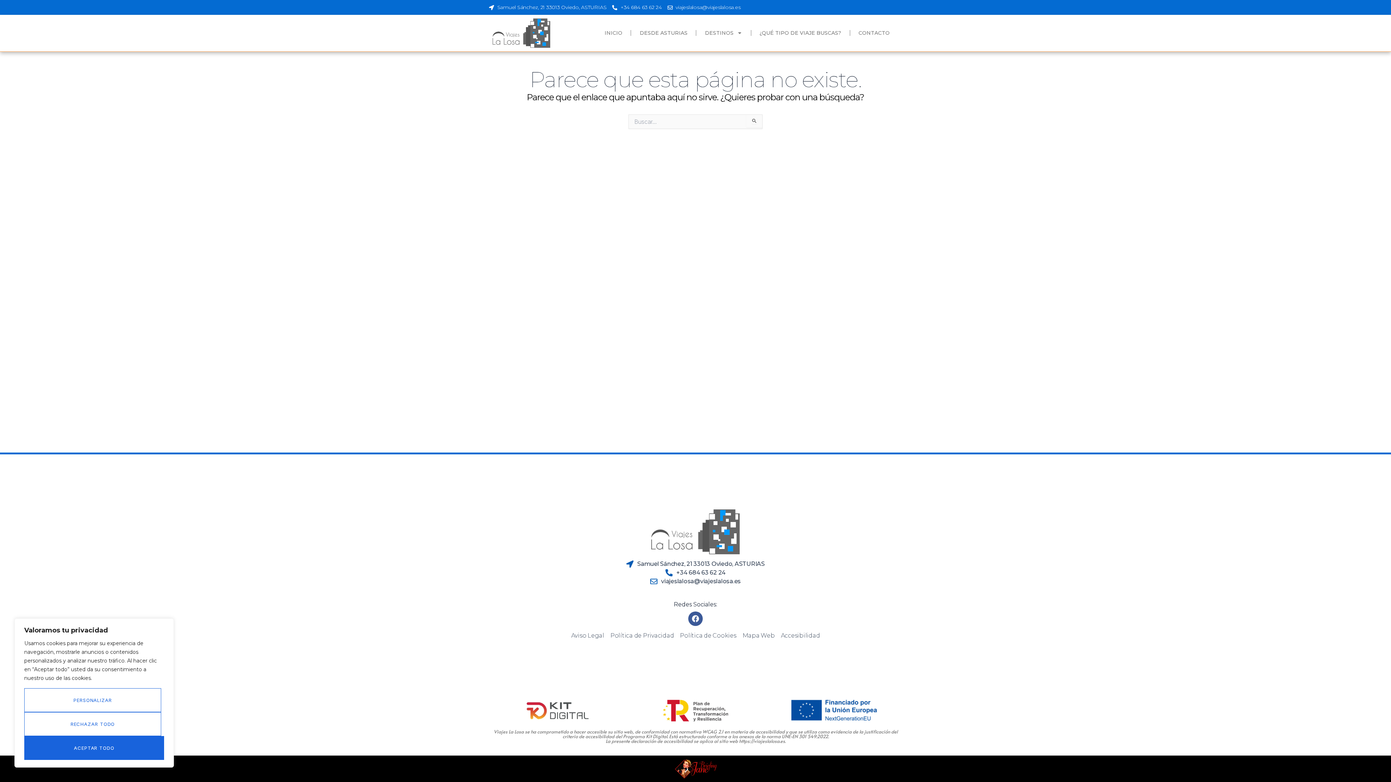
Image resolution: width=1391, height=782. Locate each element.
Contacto (874, 33)
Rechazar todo (93, 724)
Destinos (719, 33)
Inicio (613, 33)
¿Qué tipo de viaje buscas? (800, 33)
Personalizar (93, 700)
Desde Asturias (664, 33)
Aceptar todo (94, 748)
